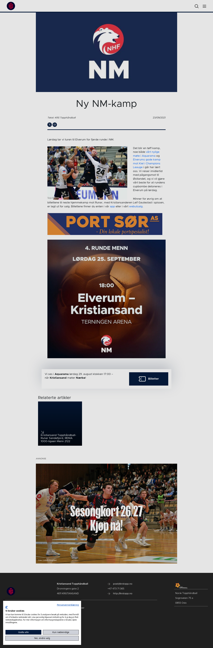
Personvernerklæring (68, 604)
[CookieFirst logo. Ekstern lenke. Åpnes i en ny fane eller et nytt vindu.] (6, 607)
